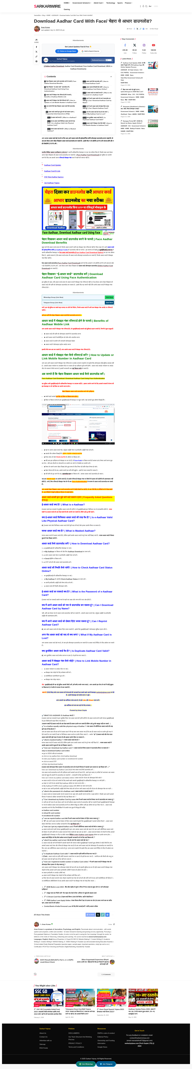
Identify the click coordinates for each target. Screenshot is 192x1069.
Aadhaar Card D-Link (52, 171)
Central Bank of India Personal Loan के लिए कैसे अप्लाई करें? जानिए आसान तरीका (71, 906)
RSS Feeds (44, 1048)
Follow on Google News (68, 51)
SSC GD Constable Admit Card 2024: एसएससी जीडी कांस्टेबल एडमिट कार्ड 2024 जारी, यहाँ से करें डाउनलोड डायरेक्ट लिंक (48, 1012)
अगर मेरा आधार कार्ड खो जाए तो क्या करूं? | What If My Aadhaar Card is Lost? (95, 113)
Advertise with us (46, 1040)
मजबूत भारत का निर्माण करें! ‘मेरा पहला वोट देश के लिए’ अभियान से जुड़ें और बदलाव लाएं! (71, 893)
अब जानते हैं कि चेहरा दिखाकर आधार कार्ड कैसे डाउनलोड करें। (59, 107)
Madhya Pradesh (135, 128)
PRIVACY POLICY (75, 1043)
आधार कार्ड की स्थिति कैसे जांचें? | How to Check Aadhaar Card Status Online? (96, 88)
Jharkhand (124, 114)
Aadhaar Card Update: (52, 165)
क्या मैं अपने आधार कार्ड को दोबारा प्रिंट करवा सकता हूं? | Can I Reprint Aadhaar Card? (96, 107)
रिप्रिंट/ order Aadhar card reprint (81, 834)
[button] (140, 6)
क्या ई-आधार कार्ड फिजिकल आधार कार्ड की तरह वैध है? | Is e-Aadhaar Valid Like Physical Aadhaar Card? (61, 123)
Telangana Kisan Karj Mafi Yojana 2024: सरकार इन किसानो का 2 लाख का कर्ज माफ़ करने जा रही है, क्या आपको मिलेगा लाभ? (80, 1011)
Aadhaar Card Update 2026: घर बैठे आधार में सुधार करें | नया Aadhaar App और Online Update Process (133, 65)
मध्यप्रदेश (123, 131)
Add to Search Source (91, 51)
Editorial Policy (103, 1037)
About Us (43, 1033)
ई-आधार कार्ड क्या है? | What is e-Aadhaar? (63, 117)
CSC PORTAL (125, 72)
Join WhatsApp (87, 1064)
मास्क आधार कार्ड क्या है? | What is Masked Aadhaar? (61, 130)
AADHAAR (124, 70)
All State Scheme (133, 70)
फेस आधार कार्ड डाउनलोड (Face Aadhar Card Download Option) (81, 252)
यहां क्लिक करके (77, 368)
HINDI (122, 75)
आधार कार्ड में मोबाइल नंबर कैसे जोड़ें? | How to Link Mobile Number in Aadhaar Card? (97, 124)
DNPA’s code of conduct (106, 1033)
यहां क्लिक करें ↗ (75, 824)
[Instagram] (144, 48)
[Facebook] (114, 924)
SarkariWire (47, 6)
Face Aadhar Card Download (88, 155)
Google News (102, 1047)
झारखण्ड (134, 114)
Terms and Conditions (76, 1047)
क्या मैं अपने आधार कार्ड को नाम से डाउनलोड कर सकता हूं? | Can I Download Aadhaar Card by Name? (97, 100)
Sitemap (42, 1044)
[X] (134, 48)
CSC (141, 70)
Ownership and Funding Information (106, 1042)
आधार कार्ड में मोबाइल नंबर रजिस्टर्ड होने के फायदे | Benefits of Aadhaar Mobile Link (58, 96)
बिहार (126, 99)
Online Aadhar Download (54, 66)
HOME (127, 75)
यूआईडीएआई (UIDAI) (105, 250)
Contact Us (43, 1037)
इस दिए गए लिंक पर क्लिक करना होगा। (67, 396)
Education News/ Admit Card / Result (46, 1003)
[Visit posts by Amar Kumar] (36, 924)
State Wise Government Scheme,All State (132, 79)
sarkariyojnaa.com (103, 692)
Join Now (109, 297)
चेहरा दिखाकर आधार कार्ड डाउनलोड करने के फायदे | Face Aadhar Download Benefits (60, 82)
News (131, 75)
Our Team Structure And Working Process (80, 1038)
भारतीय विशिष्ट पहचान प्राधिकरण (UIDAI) (54, 152)
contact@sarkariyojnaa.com (139, 1038)
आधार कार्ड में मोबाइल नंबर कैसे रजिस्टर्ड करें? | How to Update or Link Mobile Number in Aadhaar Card (60, 101)
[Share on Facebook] (134, 28)
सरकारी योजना (124, 82)
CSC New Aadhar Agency (54, 177)
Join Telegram (107, 1064)
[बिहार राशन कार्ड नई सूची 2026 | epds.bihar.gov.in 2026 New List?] (153, 92)
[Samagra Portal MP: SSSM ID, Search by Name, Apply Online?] (153, 123)
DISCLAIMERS (74, 1033)
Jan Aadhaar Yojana (51, 183)
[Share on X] (137, 28)
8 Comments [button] (107, 974)
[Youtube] (153, 48)
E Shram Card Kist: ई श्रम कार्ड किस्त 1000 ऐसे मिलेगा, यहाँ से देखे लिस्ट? (69, 897)
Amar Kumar (45, 27)
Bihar (129, 94)
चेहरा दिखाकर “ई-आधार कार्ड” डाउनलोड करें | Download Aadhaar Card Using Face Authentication (57, 89)
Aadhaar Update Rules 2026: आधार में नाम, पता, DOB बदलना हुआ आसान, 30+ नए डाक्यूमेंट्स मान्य (141, 1011)
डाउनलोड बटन (66, 474)
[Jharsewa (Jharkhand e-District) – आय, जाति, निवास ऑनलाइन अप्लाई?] (153, 109)
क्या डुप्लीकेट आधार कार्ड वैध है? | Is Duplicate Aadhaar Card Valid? (94, 118)
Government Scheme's (137, 72)
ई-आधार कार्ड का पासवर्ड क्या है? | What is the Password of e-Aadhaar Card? (97, 94)
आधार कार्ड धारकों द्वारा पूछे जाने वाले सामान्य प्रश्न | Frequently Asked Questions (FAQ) (60, 113)
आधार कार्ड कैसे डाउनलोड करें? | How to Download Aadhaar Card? (95, 82)
